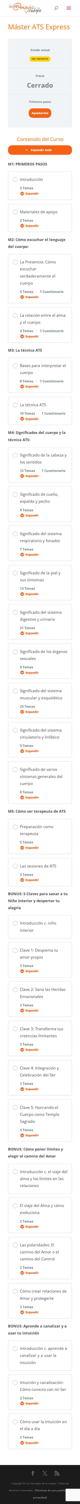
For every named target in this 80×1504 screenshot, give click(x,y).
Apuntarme (40, 113)
